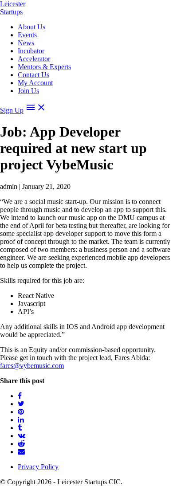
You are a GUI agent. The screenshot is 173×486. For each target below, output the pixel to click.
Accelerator (34, 59)
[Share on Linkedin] (21, 419)
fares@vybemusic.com (32, 365)
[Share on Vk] (21, 435)
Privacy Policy (38, 466)
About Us (31, 27)
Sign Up (12, 110)
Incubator (31, 51)
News (26, 43)
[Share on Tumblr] (20, 427)
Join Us (28, 90)
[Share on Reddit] (21, 443)
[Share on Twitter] (21, 404)
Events (27, 35)
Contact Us (33, 74)
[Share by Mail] (21, 451)
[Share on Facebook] (20, 396)
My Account (35, 82)
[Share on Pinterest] (21, 411)
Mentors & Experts (44, 67)
